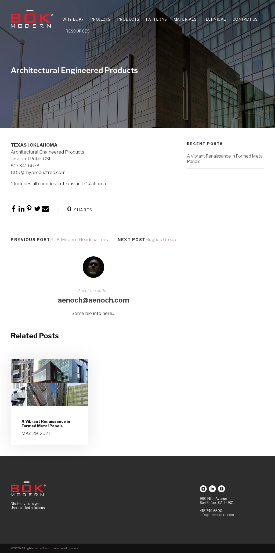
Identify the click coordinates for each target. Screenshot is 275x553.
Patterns (156, 19)
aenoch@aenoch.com (93, 300)
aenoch (76, 548)
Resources (78, 31)
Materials (185, 19)
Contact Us (245, 19)
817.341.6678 (25, 165)
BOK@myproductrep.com (38, 172)
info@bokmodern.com (217, 515)
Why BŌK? (73, 19)
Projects (100, 19)
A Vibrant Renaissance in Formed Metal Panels (45, 423)
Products (128, 19)
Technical (214, 19)
